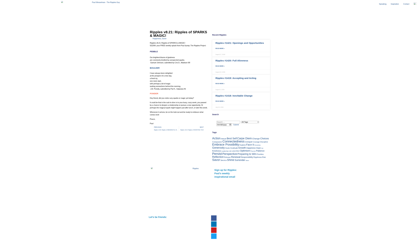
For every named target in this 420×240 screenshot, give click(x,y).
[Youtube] (214, 230)
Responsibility (247, 157)
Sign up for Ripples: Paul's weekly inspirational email (225, 173)
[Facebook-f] (214, 218)
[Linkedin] (214, 224)
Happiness (157, 39)
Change (256, 138)
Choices (264, 138)
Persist (217, 154)
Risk (264, 157)
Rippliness (257, 157)
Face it (250, 144)
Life (230, 151)
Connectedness (233, 141)
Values (247, 160)
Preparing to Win (246, 154)
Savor (164, 39)
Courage (256, 142)
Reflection (218, 156)
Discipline (264, 142)
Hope (258, 148)
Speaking (382, 4)
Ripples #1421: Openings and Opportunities (239, 43)
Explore (243, 145)
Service (223, 160)
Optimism (245, 150)
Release (227, 157)
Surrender (240, 160)
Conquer (249, 142)
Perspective (229, 154)
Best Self (232, 138)
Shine (230, 159)
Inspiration (395, 4)
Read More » (220, 48)
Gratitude (234, 148)
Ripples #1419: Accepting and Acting (235, 78)
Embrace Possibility (225, 144)
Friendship (257, 145)
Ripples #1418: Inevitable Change (234, 95)
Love (234, 151)
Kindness (216, 151)
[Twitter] (214, 236)
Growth (242, 147)
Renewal (235, 157)
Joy (262, 148)
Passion (253, 151)
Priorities (260, 154)
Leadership (224, 151)
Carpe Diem (244, 138)
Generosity (218, 147)
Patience (260, 151)
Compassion (217, 142)
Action (216, 138)
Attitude (223, 139)
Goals (227, 148)
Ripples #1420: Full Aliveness (231, 60)
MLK (238, 151)
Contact (406, 4)
